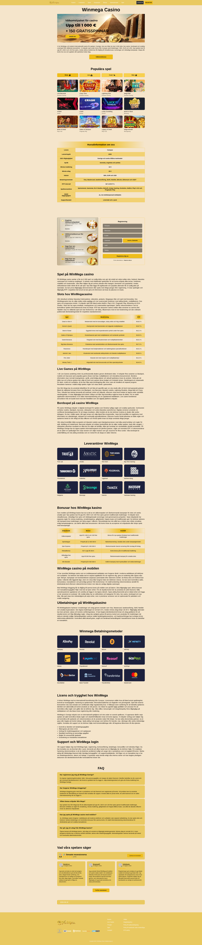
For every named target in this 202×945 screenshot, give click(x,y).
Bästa (66, 75)
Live (88, 75)
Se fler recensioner (101, 890)
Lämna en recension (135, 855)
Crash (111, 75)
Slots (133, 75)
